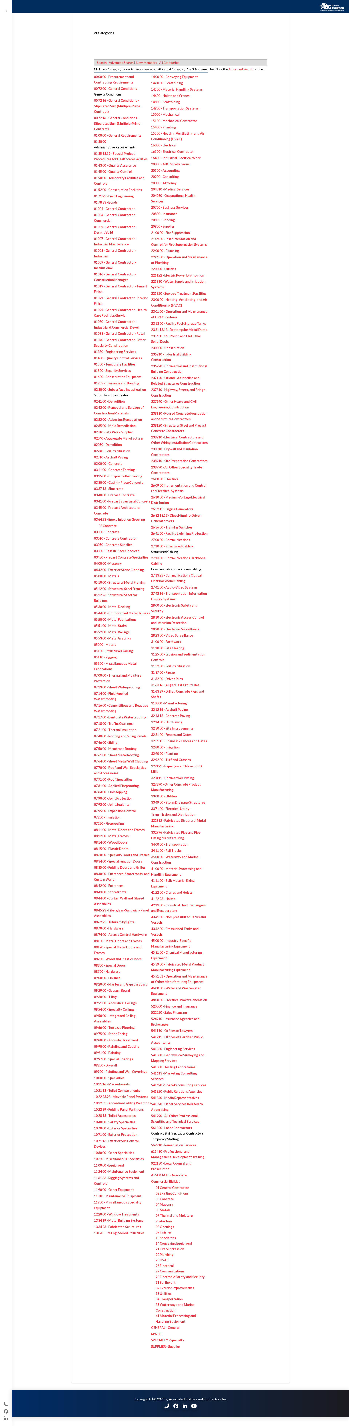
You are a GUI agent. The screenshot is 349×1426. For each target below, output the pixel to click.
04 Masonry (164, 1204)
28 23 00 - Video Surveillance (172, 635)
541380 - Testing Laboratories (173, 1067)
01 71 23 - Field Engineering (114, 196)
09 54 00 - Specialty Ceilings (114, 1009)
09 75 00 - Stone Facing (111, 1034)
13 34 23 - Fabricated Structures (117, 1227)
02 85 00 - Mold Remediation (115, 426)
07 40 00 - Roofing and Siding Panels (120, 736)
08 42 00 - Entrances (108, 886)
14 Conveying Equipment (174, 1243)
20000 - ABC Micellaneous (170, 164)
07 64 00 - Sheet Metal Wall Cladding (121, 761)
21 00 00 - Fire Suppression (170, 233)
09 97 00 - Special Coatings (113, 1059)
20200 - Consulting (165, 177)
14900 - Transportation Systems (175, 108)
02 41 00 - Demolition (109, 401)
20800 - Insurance (164, 214)
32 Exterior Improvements (175, 1288)
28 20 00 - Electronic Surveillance (175, 629)
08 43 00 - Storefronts (110, 892)
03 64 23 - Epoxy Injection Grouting (119, 519)
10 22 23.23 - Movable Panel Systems (121, 1097)
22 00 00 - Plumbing (165, 251)
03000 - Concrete (106, 532)
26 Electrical (165, 1266)
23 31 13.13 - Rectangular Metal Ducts (179, 330)
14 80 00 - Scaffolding (167, 83)
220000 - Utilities (163, 269)
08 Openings (165, 1227)
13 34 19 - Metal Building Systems (118, 1220)
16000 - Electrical (163, 145)
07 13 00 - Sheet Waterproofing (117, 687)
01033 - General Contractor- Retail (119, 333)
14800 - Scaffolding (165, 102)
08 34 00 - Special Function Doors (118, 861)
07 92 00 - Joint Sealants (111, 805)
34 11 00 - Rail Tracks (166, 851)
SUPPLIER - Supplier (165, 1346)
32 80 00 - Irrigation (165, 747)
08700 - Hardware (107, 972)
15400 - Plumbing (163, 127)
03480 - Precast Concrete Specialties (121, 557)
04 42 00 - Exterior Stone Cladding (119, 570)
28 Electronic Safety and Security (180, 1277)
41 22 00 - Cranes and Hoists (171, 892)
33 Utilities (164, 1294)
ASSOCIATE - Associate (169, 1175)
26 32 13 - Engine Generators (172, 509)
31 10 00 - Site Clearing (167, 648)
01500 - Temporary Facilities (114, 364)
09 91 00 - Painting (107, 1053)
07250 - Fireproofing (109, 823)
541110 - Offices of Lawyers (172, 1031)
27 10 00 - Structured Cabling (172, 546)
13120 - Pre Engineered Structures (119, 1233)
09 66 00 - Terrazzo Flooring (114, 1028)
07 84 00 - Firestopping (110, 792)
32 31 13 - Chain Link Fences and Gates (179, 741)
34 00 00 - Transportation (169, 844)
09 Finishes (164, 1232)
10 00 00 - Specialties (109, 1078)
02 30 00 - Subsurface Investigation (120, 390)
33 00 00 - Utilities (164, 796)
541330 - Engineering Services (173, 1049)
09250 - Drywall (105, 1065)
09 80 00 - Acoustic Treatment (116, 1040)
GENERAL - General (165, 1328)
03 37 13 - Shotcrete (108, 489)
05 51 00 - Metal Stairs (110, 626)
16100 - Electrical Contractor (172, 152)
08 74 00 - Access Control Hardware (120, 935)
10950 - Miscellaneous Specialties (119, 1159)
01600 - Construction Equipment (118, 377)
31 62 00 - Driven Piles (167, 679)
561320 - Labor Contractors (171, 1128)
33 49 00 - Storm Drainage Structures (178, 802)
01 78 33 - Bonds (106, 202)
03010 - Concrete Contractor (115, 538)
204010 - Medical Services (170, 189)
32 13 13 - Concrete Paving (170, 716)
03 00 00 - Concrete (108, 464)
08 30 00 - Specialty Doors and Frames (121, 855)
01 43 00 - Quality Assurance (115, 165)
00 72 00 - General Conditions (115, 89)
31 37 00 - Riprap (163, 672)
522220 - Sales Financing (169, 1012)
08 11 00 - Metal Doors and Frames (119, 830)
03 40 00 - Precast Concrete (114, 495)
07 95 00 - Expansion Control (115, 811)
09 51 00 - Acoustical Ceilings (115, 1003)
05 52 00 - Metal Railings (112, 632)
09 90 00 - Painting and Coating (116, 1046)
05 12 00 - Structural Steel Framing (119, 589)
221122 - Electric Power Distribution (177, 275)
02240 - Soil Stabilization (112, 451)
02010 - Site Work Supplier (113, 432)
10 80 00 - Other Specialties (114, 1153)
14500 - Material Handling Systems (177, 89)
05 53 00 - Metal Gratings (112, 638)
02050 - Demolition (108, 445)
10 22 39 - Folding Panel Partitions (119, 1109)
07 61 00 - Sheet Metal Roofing (116, 755)
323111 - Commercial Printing (172, 778)
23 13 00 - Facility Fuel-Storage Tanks (178, 323)
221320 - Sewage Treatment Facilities (178, 293)
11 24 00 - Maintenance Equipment (119, 1171)
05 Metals (163, 1210)
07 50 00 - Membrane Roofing (115, 749)
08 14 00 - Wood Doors (111, 842)
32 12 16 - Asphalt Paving (169, 710)
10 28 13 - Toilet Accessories (115, 1116)
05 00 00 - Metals (106, 576)
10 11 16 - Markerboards (112, 1084)
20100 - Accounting (165, 170)
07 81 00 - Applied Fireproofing (116, 786)
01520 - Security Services (112, 371)
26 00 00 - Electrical (165, 479)
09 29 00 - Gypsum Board (112, 990)
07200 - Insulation (107, 817)
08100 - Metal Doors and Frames (118, 941)
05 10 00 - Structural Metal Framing (120, 582)
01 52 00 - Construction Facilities (118, 190)
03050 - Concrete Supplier (113, 545)
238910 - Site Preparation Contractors (179, 461)
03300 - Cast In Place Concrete (116, 551)
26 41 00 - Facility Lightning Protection (179, 533)
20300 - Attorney (163, 183)
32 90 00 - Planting (164, 754)
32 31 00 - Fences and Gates (171, 735)
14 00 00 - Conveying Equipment (174, 77)
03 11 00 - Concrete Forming (114, 470)
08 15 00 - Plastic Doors (111, 849)
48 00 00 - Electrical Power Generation (179, 1000)
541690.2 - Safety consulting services (178, 1085)
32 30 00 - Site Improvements (172, 728)
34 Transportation (169, 1299)
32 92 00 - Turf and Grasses (171, 760)
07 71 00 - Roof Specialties (113, 779)
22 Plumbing (164, 1255)
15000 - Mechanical (165, 114)
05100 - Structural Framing (113, 651)
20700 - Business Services (170, 207)
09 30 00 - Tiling (105, 997)
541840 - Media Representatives (175, 1098)
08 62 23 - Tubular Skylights (114, 922)
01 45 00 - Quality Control (113, 172)
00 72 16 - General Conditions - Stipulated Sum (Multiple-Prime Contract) (117, 106)
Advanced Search (121, 63)
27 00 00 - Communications (170, 540)
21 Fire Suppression (170, 1249)
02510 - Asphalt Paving (111, 457)
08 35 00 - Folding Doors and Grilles (120, 867)
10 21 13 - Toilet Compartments (117, 1091)
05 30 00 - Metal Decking (112, 607)
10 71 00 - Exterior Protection (115, 1135)
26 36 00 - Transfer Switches (171, 527)
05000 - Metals (105, 645)
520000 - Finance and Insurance (174, 1006)
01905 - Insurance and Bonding (116, 383)
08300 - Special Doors (110, 965)
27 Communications (170, 1271)
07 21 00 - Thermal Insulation (115, 730)
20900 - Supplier (162, 226)
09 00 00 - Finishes (107, 978)
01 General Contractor (172, 1188)
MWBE (156, 1334)
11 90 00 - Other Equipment (114, 1190)
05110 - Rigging (105, 657)
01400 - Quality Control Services (118, 358)
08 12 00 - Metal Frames (111, 836)
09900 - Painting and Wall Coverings (120, 1072)
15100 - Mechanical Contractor (174, 121)
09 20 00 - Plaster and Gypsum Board (121, 984)
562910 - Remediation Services (173, 1145)
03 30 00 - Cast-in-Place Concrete (118, 482)
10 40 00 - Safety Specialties (114, 1122)
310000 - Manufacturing (169, 703)
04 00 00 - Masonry (108, 563)
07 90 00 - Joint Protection (113, 798)
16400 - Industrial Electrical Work (176, 158)
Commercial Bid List (165, 1181)
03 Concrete (108, 526)
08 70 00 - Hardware (108, 928)
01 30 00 (100, 142)
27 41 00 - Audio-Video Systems (174, 587)
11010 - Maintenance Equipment (117, 1196)
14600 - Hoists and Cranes (170, 96)
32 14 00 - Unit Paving (166, 722)
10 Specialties (166, 1238)
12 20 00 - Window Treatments (116, 1214)
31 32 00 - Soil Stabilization (170, 666)
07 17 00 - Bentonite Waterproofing (120, 717)
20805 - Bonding (163, 220)
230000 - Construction (167, 348)
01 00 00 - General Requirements (117, 135)
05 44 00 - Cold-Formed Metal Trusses (122, 613)
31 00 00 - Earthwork (166, 642)
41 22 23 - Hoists (163, 899)
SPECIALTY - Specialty (167, 1340)
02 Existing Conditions (172, 1193)
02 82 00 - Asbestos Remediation (118, 420)
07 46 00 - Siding (105, 742)
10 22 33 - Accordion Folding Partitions (122, 1103)
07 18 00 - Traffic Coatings (113, 724)
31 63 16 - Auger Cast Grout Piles (175, 685)
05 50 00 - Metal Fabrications (115, 619)
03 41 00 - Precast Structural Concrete (122, 501)
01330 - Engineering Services (115, 352)
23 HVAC (162, 1260)
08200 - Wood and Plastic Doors (118, 959)
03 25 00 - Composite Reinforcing (118, 476)
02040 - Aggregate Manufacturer (119, 438)
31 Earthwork (166, 1282)
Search (102, 63)
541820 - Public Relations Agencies (176, 1091)
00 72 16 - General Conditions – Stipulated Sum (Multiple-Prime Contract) (117, 123)
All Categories (169, 63)
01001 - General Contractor (114, 209)
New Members (146, 63)
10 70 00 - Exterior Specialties (115, 1128)
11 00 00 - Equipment (109, 1165)
